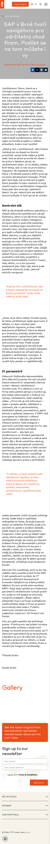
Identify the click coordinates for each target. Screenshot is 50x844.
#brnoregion (38, 64)
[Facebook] (33, 70)
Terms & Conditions (27, 774)
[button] (5, 838)
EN (32, 4)
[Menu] (45, 4)
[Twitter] (37, 70)
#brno (20, 64)
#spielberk (10, 64)
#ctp (28, 64)
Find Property (20, 4)
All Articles (13, 16)
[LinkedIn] (41, 70)
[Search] (40, 4)
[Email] (46, 70)
